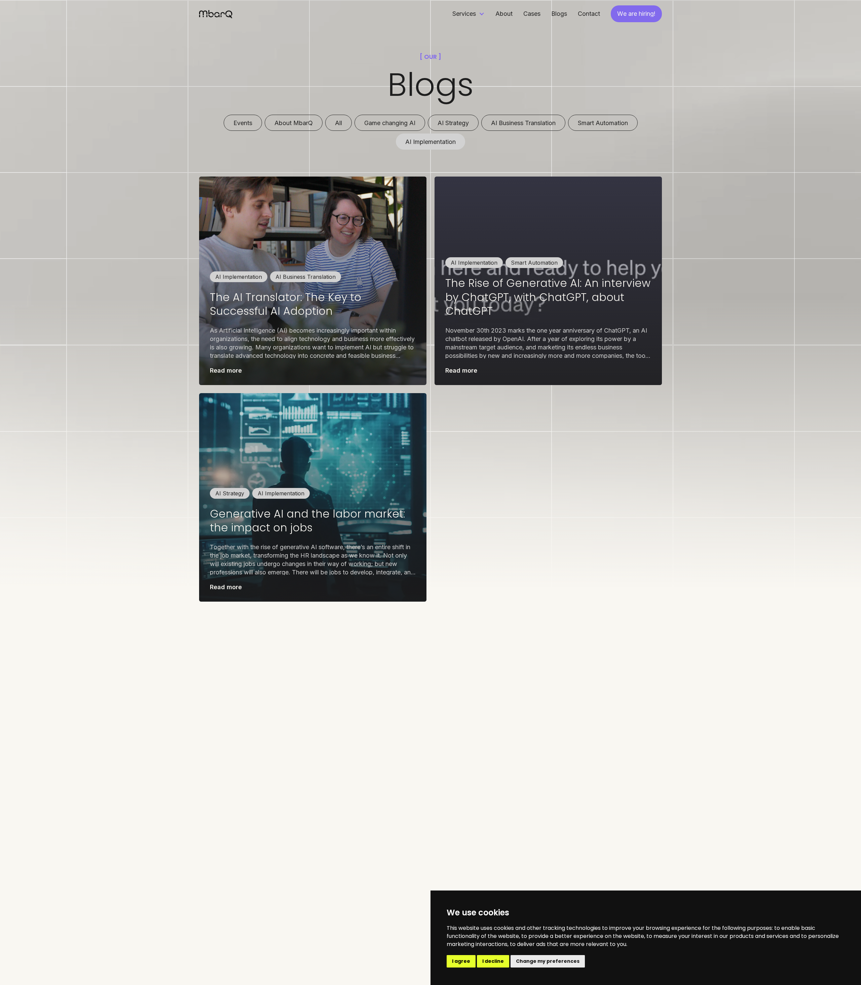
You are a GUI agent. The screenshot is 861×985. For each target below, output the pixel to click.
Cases (531, 13)
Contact (589, 13)
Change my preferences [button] (547, 961)
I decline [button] (493, 961)
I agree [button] (461, 961)
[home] (215, 13)
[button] (468, 13)
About (504, 13)
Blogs (559, 13)
